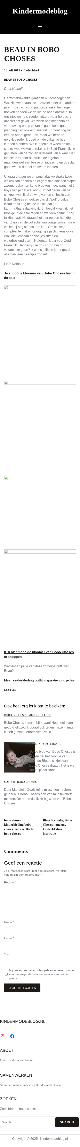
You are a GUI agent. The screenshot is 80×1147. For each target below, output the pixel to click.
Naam (9, 922)
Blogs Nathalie (53, 820)
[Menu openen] (40, 25)
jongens (59, 824)
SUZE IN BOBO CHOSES (45, 743)
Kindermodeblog (40, 11)
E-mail (9, 938)
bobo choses (12, 820)
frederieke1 (31, 70)
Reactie (10, 882)
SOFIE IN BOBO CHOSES (20, 781)
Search (67, 1122)
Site (6, 954)
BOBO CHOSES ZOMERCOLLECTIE (27, 715)
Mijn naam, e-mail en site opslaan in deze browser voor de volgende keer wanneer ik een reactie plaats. (41, 974)
